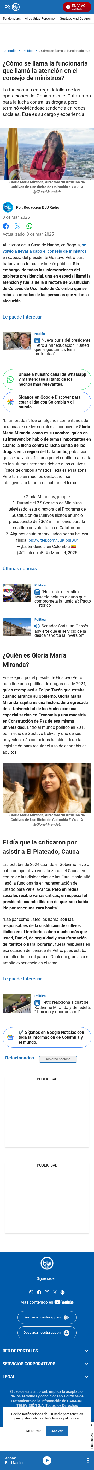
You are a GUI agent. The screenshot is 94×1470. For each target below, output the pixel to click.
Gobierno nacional (58, 1059)
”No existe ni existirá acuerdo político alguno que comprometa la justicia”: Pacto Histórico (62, 599)
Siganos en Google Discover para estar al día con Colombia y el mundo (50, 402)
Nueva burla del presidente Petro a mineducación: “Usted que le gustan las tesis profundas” (62, 347)
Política (27, 51)
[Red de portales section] (86, 1350)
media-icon (47, 1460)
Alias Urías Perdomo (40, 19)
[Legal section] (86, 1377)
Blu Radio (9, 51)
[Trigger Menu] (7, 7)
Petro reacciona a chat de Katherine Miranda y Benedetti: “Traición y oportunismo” (62, 1007)
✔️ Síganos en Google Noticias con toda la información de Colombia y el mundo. (51, 1037)
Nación (39, 334)
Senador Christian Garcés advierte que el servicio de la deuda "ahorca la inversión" (61, 631)
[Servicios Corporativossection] (86, 1364)
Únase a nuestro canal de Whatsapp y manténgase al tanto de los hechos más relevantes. (52, 379)
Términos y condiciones (41, 1396)
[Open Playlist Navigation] (88, 1460)
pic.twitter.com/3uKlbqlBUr (53, 540)
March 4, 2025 (64, 552)
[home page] (47, 1263)
